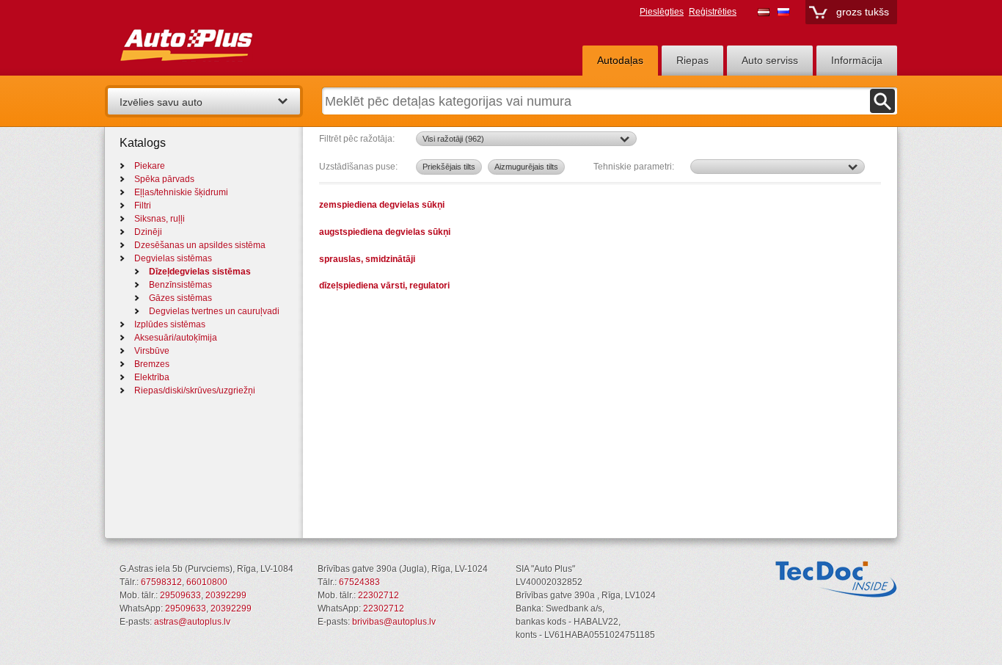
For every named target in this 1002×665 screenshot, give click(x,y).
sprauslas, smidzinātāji (367, 259)
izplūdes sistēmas (169, 324)
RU (783, 11)
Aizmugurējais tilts (526, 166)
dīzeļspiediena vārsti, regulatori (384, 285)
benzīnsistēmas (180, 285)
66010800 (206, 582)
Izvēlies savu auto (161, 102)
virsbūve (151, 351)
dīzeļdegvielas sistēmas (200, 271)
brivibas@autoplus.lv (394, 622)
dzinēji (148, 232)
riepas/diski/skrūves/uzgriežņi (194, 390)
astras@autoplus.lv (192, 622)
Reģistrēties (712, 12)
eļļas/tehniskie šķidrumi (181, 192)
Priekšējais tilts (449, 166)
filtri (142, 205)
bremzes (151, 364)
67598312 (161, 582)
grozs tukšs (862, 12)
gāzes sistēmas (180, 298)
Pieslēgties (662, 12)
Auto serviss (770, 60)
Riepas (692, 60)
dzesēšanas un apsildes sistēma (200, 245)
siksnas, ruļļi (159, 219)
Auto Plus (215, 41)
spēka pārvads (164, 179)
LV (763, 11)
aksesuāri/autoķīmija (175, 337)
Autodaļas (620, 60)
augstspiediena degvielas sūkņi (384, 231)
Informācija (856, 60)
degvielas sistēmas (173, 258)
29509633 (180, 595)
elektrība (151, 377)
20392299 (225, 595)
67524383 (359, 582)
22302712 (378, 595)
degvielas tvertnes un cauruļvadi (214, 311)
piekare (149, 166)
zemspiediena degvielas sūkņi (382, 204)
